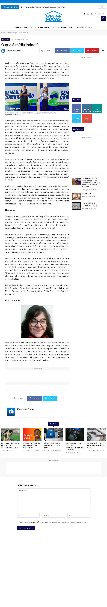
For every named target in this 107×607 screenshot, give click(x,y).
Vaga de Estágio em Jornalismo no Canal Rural (52, 445)
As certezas (86, 193)
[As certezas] (76, 196)
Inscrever (87, 114)
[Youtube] (102, 14)
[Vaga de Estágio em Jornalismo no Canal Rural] (53, 434)
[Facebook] (84, 14)
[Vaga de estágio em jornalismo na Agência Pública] (96, 434)
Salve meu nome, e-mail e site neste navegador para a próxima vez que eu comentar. (53, 522)
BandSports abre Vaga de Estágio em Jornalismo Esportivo (10, 445)
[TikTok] (95, 14)
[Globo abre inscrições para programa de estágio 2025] (32, 434)
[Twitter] (99, 14)
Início (3, 33)
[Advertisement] (52, 376)
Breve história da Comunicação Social (90, 204)
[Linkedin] (91, 14)
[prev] (100, 7)
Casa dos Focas (14, 51)
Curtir (76, 105)
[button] (103, 18)
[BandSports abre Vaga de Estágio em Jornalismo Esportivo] (10, 434)
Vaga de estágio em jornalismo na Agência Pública (95, 445)
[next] (104, 7)
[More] (103, 50)
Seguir (86, 105)
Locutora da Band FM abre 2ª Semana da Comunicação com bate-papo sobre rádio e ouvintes (91, 182)
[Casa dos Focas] (3, 51)
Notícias (9, 33)
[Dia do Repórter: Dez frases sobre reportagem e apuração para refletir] (75, 434)
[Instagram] (88, 14)
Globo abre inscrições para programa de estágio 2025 (31, 445)
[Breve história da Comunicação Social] (76, 206)
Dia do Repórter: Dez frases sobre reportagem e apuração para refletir (43, 7)
